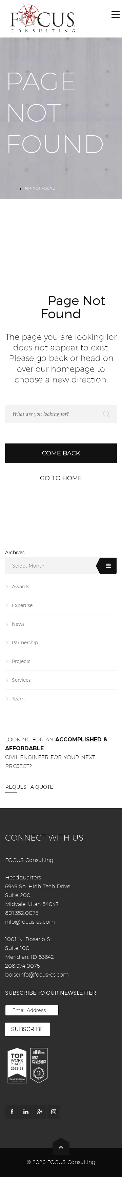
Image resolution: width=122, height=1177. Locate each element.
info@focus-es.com (30, 922)
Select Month (28, 566)
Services (21, 680)
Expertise (22, 605)
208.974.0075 (22, 966)
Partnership (25, 642)
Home (11, 188)
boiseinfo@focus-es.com (37, 974)
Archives (14, 552)
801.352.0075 (22, 913)
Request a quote (29, 787)
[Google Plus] (39, 1112)
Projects (21, 661)
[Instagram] (53, 1112)
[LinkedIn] (26, 1112)
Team (18, 698)
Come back (61, 453)
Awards (20, 586)
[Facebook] (12, 1112)
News (18, 624)
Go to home (61, 478)
